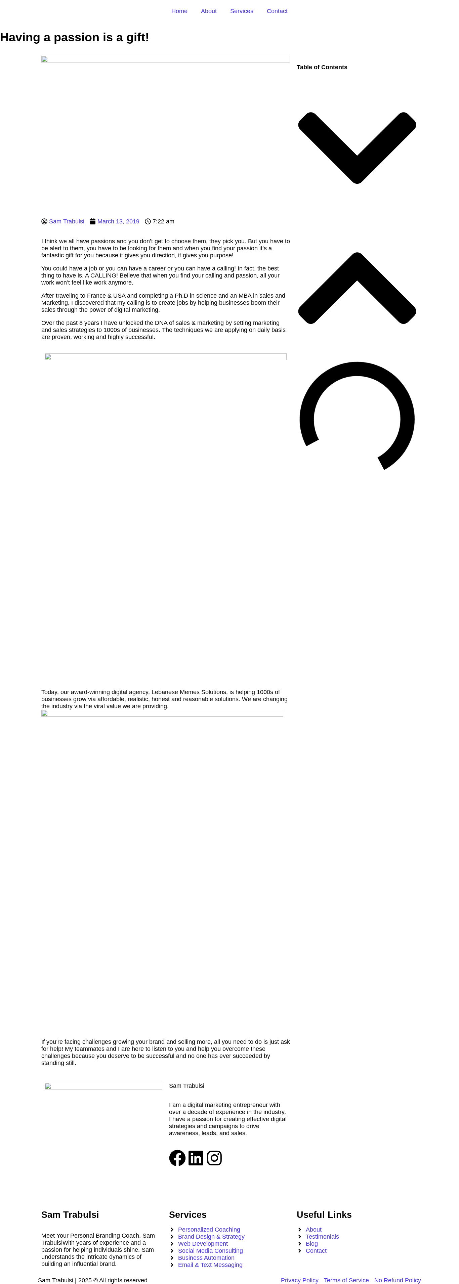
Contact (277, 11)
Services (241, 11)
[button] (357, 149)
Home (179, 11)
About (209, 11)
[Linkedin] (195, 1158)
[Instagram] (214, 1158)
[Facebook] (177, 1158)
